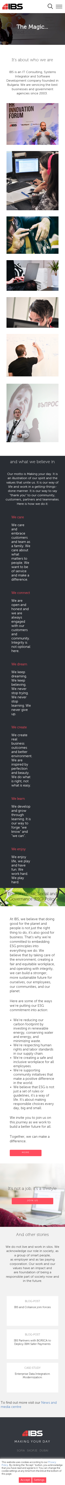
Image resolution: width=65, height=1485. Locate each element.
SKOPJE (32, 1450)
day (46, 1441)
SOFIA (21, 1450)
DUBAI (44, 1450)
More (25, 1152)
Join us (32, 1201)
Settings (39, 1480)
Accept (25, 1480)
